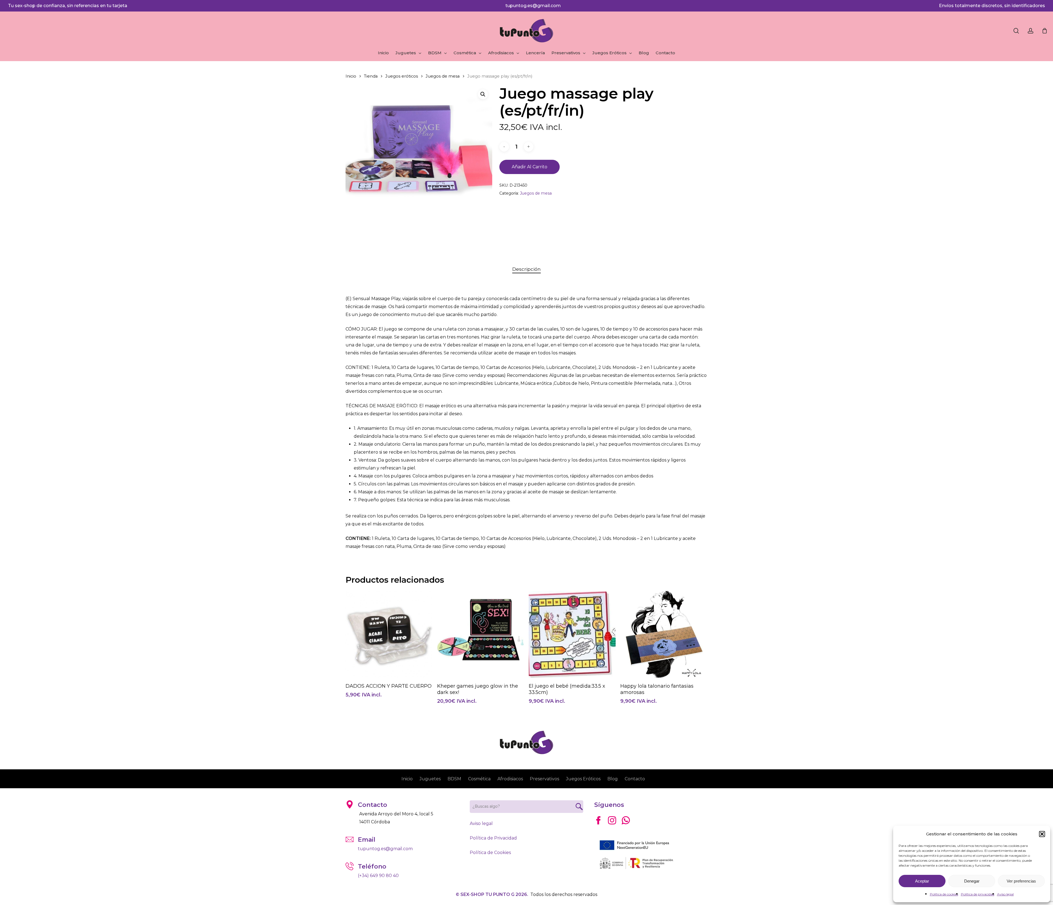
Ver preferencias (1021, 881)
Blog (612, 778)
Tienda (371, 76)
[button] (1042, 834)
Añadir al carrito (529, 166)
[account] (1030, 31)
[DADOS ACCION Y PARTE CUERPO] (389, 634)
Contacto (635, 778)
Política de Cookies (490, 852)
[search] (1016, 31)
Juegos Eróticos (583, 778)
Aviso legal (1005, 894)
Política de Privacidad (493, 838)
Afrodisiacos (510, 778)
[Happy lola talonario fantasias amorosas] (663, 634)
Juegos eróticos (401, 76)
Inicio (351, 76)
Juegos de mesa (443, 76)
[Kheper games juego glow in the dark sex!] (480, 634)
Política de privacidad (977, 894)
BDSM (454, 778)
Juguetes (430, 778)
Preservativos (544, 778)
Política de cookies (944, 894)
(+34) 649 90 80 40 (378, 875)
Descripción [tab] (526, 269)
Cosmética (479, 778)
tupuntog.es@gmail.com (533, 5)
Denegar (972, 881)
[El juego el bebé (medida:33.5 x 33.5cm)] (572, 634)
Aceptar (922, 881)
